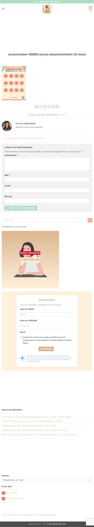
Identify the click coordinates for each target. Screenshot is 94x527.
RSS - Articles (11, 493)
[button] (3, 8)
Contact (5, 515)
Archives (5, 476)
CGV (37, 515)
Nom (7, 175)
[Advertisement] (47, 31)
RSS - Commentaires (14, 498)
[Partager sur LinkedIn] (57, 107)
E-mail (8, 186)
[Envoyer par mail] (49, 107)
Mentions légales (48, 515)
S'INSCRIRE (46, 349)
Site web (8, 196)
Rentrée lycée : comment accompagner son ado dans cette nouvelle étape (36, 417)
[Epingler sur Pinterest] (53, 107)
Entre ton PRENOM (28, 321)
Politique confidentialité (22, 515)
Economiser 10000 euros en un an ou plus (25, 138)
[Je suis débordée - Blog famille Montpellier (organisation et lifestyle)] (47, 8)
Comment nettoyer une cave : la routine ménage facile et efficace (32, 421)
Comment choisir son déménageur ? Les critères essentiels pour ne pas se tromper (39, 434)
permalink (61, 115)
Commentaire (11, 155)
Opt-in (22, 332)
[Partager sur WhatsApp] (37, 107)
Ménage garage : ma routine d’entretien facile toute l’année (29, 426)
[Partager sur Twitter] (45, 107)
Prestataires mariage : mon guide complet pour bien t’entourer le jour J (35, 430)
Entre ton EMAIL (27, 309)
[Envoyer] (90, 220)
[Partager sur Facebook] (41, 107)
